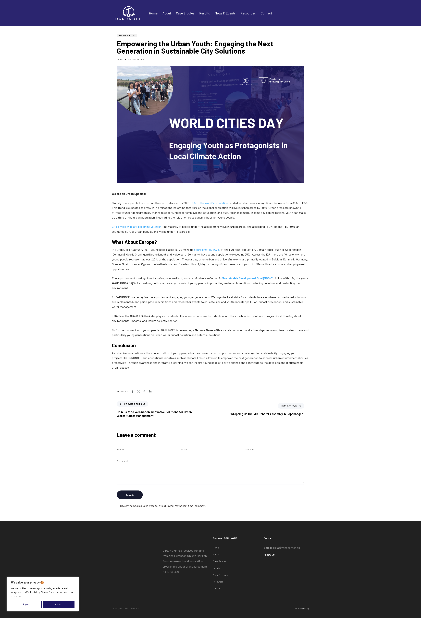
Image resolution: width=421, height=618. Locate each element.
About (166, 13)
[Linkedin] (150, 391)
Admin (120, 59)
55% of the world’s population (209, 203)
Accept (58, 604)
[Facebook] (132, 391)
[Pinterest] (144, 391)
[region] (43, 594)
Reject (26, 604)
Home (153, 13)
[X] (138, 391)
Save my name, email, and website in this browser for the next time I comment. (163, 505)
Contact (266, 13)
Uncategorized (127, 35)
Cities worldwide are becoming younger (136, 226)
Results (204, 13)
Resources (248, 13)
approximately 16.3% (207, 249)
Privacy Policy (302, 608)
